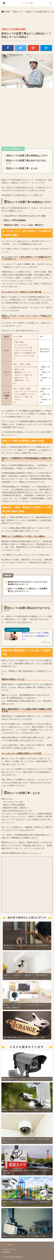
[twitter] (20, 48)
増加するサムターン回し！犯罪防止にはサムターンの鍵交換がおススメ (35, 636)
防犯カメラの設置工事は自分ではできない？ (26, 162)
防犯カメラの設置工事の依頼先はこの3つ (27, 155)
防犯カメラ (18, 12)
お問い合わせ (6, 1252)
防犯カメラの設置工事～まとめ (22, 168)
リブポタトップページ (9, 1249)
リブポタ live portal (27, 3)
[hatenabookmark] (46, 48)
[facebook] (8, 48)
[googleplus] (33, 48)
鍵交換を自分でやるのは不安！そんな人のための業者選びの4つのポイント (27, 583)
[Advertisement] (27, 116)
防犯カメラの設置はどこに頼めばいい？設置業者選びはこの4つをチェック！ (27, 590)
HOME (7, 12)
